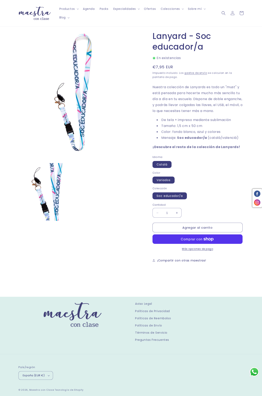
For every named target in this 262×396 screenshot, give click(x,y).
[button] (68, 9)
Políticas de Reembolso (153, 318)
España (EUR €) (34, 375)
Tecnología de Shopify (69, 389)
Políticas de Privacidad (152, 311)
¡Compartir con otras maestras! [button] (181, 260)
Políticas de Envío (148, 325)
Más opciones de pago (197, 249)
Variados (164, 180)
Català (162, 164)
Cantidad (159, 205)
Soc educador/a (170, 196)
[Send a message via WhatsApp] (254, 372)
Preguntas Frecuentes (152, 340)
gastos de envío (195, 73)
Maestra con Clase (41, 389)
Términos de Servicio (151, 333)
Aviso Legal (143, 304)
